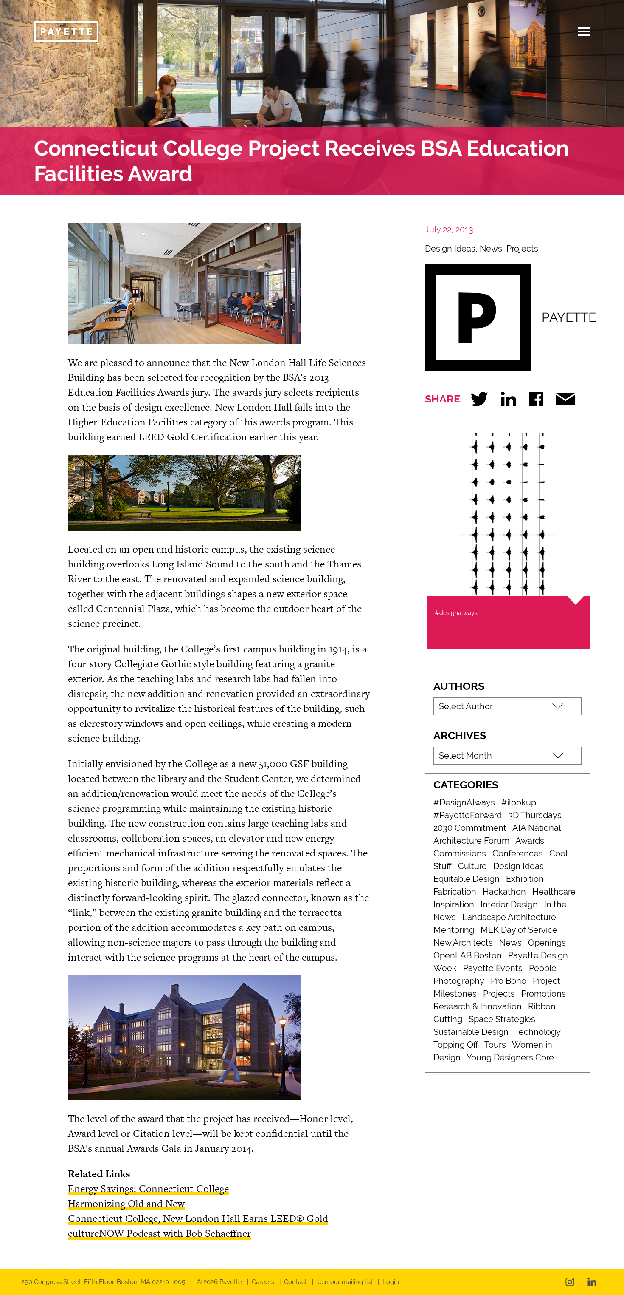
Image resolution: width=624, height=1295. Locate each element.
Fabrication (454, 892)
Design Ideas (450, 249)
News (491, 249)
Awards (529, 841)
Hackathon (504, 892)
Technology (537, 1032)
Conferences (517, 853)
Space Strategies (502, 1019)
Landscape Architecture (509, 917)
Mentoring (453, 930)
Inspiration (453, 904)
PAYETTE (569, 317)
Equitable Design (466, 879)
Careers (263, 1282)
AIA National (536, 828)
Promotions (543, 994)
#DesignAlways (464, 802)
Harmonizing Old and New (126, 1203)
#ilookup (518, 802)
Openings (547, 943)
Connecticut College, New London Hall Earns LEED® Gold (198, 1218)
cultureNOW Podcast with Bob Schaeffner (159, 1233)
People (543, 968)
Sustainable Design (471, 1032)
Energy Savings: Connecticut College (148, 1189)
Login (390, 1282)
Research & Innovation (477, 1006)
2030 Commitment (469, 828)
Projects (522, 249)
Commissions (459, 853)
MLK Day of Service (519, 930)
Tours (495, 1045)
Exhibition (525, 879)
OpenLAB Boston (467, 955)
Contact (295, 1282)
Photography (458, 981)
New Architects (463, 943)
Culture (472, 866)
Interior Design (509, 904)
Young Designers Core (510, 1057)
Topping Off (455, 1045)
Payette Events (493, 968)
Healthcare (554, 892)
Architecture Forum (471, 841)
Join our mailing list (345, 1282)
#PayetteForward (467, 815)
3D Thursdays (535, 815)
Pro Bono (508, 981)
